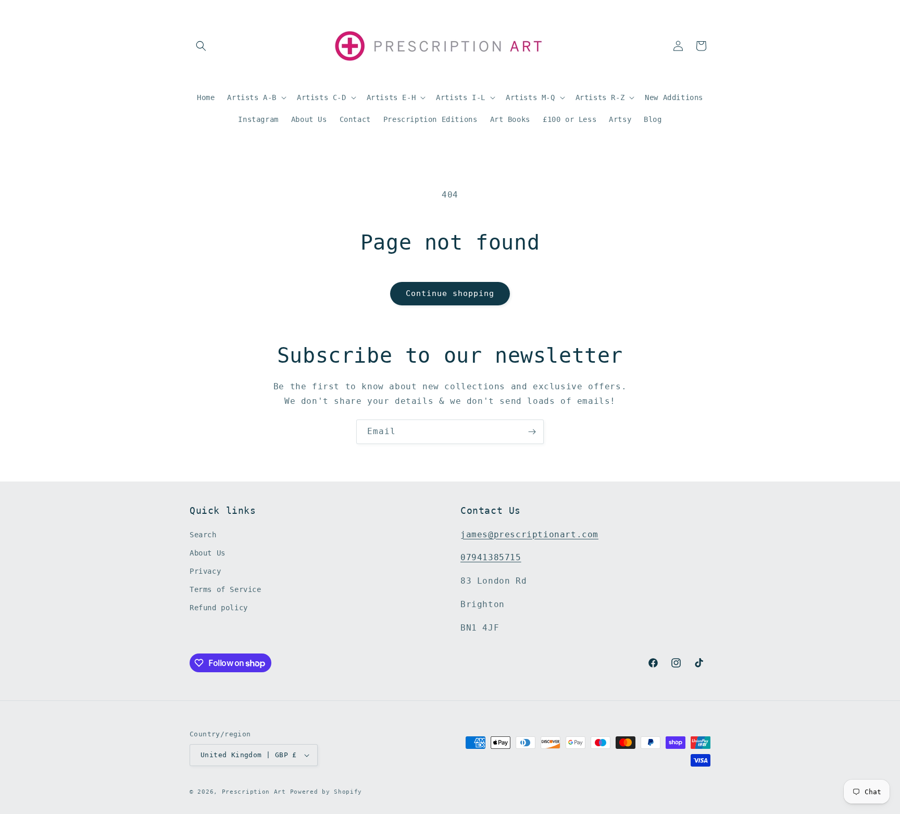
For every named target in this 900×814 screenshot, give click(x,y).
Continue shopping (450, 293)
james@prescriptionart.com (529, 534)
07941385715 (490, 558)
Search (203, 535)
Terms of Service (225, 589)
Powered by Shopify (326, 791)
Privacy (205, 571)
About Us (208, 553)
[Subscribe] (531, 432)
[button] (201, 45)
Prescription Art (254, 791)
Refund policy (219, 608)
